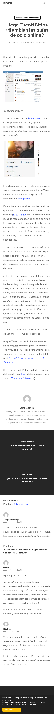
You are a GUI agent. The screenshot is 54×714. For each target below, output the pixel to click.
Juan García (15, 42)
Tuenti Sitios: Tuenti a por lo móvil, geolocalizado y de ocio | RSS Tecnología (25, 551)
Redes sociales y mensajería (27, 17)
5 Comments (41, 42)
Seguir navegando (11, 710)
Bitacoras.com (21, 504)
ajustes (33, 705)
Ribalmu (7, 629)
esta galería (23, 198)
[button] (49, 3)
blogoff (7, 3)
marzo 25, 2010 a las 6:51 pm (14, 522)
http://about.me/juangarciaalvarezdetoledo (27, 422)
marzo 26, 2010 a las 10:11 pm (15, 570)
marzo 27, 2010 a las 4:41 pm (14, 631)
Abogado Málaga (11, 519)
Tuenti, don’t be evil (21, 378)
